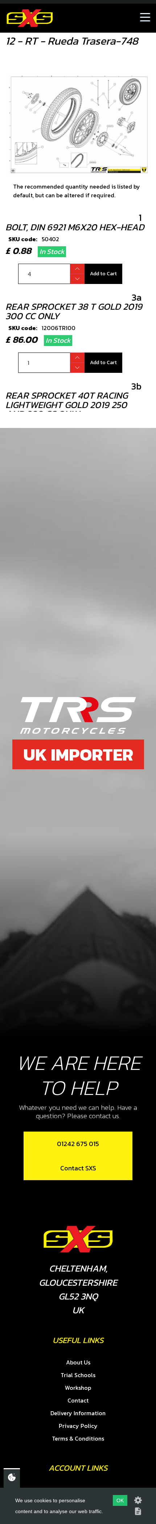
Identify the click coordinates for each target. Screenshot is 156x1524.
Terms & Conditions (78, 1438)
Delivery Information (78, 1413)
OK (120, 1500)
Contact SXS (78, 1168)
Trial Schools (78, 1375)
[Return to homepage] (29, 18)
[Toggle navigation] (145, 18)
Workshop (78, 1387)
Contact (78, 1400)
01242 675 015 (78, 1144)
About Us (78, 1362)
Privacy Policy (78, 1425)
